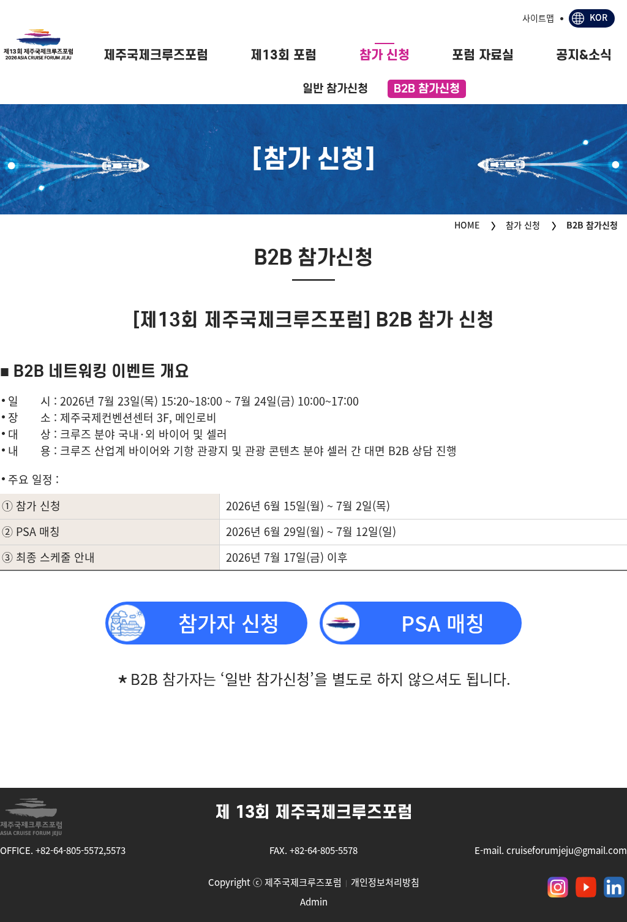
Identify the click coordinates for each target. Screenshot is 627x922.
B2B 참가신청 (427, 88)
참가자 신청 (228, 623)
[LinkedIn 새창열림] (614, 887)
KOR (598, 17)
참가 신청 (384, 55)
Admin (314, 902)
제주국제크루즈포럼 (155, 55)
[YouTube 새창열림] (586, 887)
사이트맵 (538, 18)
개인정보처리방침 (385, 882)
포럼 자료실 (483, 55)
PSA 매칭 (442, 623)
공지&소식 (584, 55)
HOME (466, 225)
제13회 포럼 (283, 55)
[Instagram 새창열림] (557, 887)
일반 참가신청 (335, 88)
